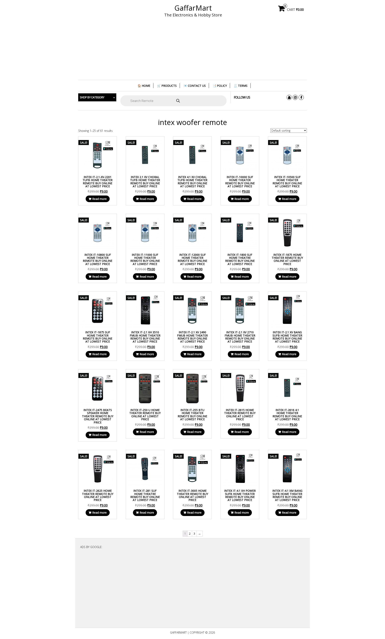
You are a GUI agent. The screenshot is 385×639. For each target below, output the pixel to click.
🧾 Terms (240, 86)
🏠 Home (144, 86)
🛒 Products (167, 86)
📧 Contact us (195, 86)
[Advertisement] (192, 51)
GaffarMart (193, 8)
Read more (99, 199)
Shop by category (92, 97)
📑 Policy (220, 86)
